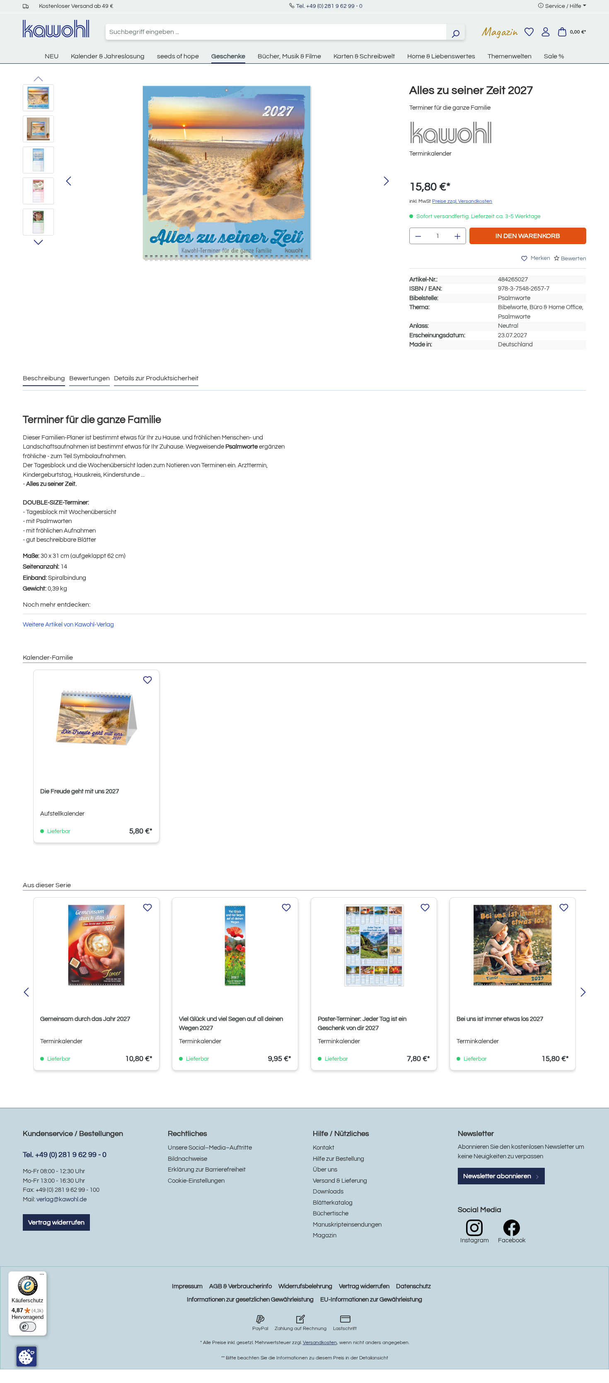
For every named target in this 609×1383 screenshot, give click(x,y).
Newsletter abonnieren (497, 1176)
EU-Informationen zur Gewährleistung (371, 1300)
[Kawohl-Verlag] (450, 132)
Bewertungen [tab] (89, 378)
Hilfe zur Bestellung (338, 1159)
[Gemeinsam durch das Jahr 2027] (96, 946)
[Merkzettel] (529, 31)
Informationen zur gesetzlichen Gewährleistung (250, 1300)
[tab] (44, 378)
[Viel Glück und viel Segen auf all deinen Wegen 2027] (235, 946)
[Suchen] (455, 32)
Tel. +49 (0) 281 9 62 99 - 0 (329, 6)
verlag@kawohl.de (61, 1199)
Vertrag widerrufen (56, 1222)
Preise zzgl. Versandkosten (462, 201)
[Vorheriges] (68, 181)
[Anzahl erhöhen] (457, 236)
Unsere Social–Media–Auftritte (210, 1148)
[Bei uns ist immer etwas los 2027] (512, 946)
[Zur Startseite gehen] (56, 28)
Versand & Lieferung (340, 1181)
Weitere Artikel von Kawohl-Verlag (68, 625)
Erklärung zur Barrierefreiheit (207, 1170)
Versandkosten (320, 1342)
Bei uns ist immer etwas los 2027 (500, 1019)
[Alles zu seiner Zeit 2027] (227, 173)
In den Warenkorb (527, 236)
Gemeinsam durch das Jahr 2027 (85, 1019)
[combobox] (276, 32)
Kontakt (323, 1148)
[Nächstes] (386, 181)
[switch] (27, 1327)
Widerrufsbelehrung (305, 1286)
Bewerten (573, 259)
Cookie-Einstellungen (196, 1181)
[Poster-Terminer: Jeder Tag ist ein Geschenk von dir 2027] (374, 946)
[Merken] (147, 680)
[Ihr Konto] (546, 31)
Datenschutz (413, 1286)
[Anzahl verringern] (418, 236)
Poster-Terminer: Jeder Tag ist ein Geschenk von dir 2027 (362, 1023)
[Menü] (42, 1276)
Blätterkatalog (333, 1203)
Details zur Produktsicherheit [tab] (156, 378)
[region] (208, 181)
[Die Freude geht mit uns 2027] (96, 718)
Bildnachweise (187, 1159)
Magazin (499, 31)
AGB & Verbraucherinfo (240, 1286)
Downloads (328, 1192)
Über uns (325, 1170)
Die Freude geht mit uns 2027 (79, 791)
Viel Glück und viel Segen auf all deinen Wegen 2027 (231, 1023)
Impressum (187, 1286)
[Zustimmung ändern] (26, 1356)
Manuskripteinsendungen (347, 1225)
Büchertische (330, 1213)
